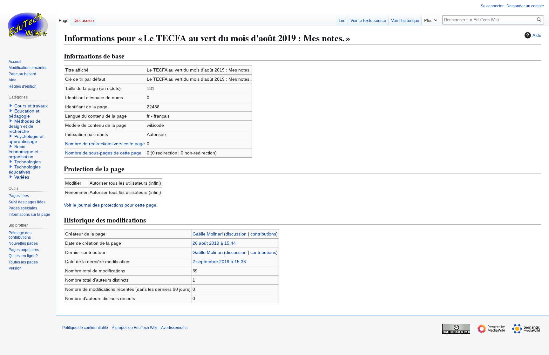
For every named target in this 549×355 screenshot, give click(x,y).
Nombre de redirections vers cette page (105, 143)
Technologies (27, 161)
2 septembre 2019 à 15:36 (219, 261)
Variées (21, 177)
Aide (536, 35)
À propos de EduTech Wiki (134, 327)
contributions (263, 233)
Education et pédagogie (24, 113)
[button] (431, 19)
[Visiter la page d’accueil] (28, 25)
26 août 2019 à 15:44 (214, 243)
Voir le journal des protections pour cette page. (111, 205)
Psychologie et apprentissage (26, 139)
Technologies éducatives (25, 169)
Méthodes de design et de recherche (25, 126)
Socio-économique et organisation (23, 151)
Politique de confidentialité (85, 327)
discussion (236, 233)
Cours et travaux (31, 105)
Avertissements (174, 327)
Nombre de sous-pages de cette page (103, 152)
